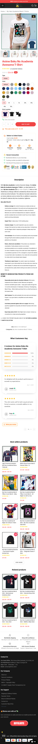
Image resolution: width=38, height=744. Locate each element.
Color (3, 81)
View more (19, 562)
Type (3, 75)
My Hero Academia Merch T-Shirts (18, 11)
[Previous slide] (4, 31)
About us (3, 674)
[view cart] (35, 5)
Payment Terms (5, 696)
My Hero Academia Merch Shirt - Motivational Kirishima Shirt (9, 593)
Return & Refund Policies (8, 698)
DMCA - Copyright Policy (8, 682)
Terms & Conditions (6, 677)
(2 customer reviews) (16, 69)
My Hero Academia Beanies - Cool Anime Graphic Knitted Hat (10, 551)
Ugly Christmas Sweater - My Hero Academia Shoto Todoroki (9, 465)
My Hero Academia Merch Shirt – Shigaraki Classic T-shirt (27, 551)
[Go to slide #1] (5, 54)
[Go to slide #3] (24, 54)
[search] (32, 5)
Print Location (6, 109)
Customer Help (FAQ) (7, 704)
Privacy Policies (5, 680)
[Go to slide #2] (14, 54)
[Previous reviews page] (25, 429)
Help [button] (35, 741)
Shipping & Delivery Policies (9, 693)
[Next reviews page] (34, 429)
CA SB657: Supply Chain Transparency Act (13, 685)
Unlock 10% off (3, 736)
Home (3, 11)
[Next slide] (34, 31)
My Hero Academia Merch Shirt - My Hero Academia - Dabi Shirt (27, 522)
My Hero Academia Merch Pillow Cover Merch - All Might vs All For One (27, 494)
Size (3, 100)
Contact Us (4, 701)
